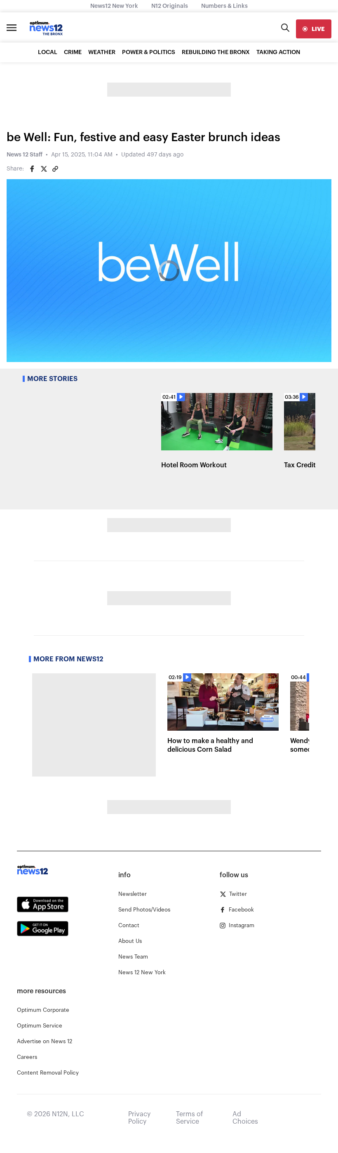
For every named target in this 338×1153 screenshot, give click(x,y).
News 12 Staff (24, 155)
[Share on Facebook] (32, 169)
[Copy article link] (55, 169)
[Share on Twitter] (43, 169)
